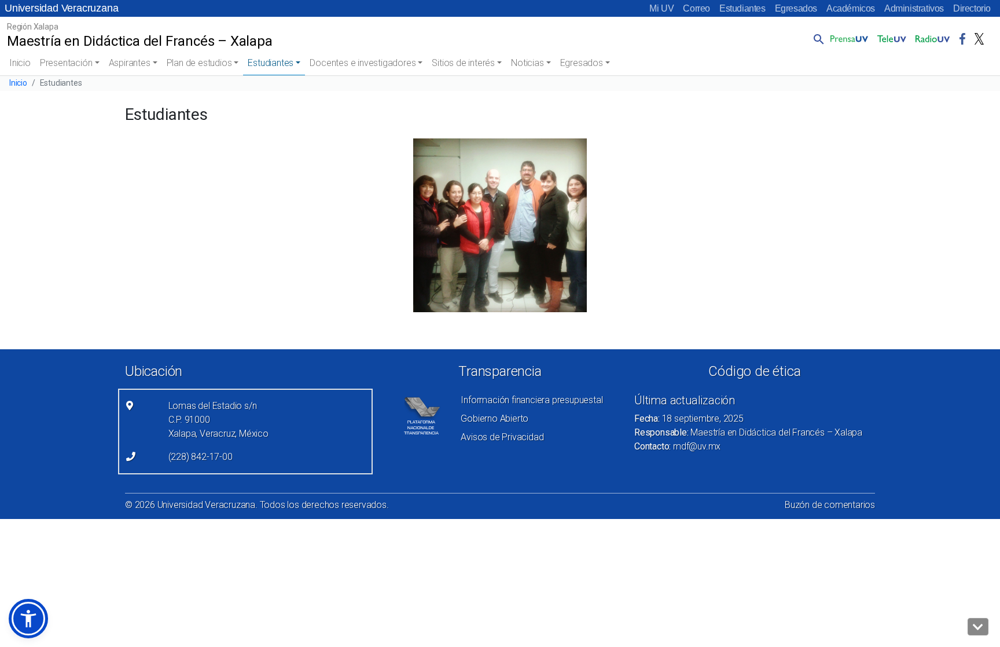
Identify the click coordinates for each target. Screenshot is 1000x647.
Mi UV (661, 8)
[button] (816, 38)
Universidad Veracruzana (61, 8)
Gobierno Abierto (494, 418)
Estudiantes (742, 8)
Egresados (796, 8)
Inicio (20, 62)
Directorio (972, 8)
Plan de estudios (199, 62)
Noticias (527, 62)
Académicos (850, 8)
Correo (696, 8)
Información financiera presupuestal (531, 399)
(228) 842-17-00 (200, 456)
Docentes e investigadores (363, 62)
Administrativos (914, 8)
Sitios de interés (463, 62)
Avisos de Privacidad (502, 437)
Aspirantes (129, 62)
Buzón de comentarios (830, 504)
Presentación (66, 62)
